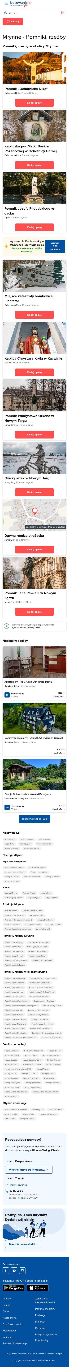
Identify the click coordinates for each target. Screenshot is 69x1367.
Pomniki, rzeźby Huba (40, 1019)
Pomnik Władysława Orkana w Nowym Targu (29, 418)
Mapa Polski (9, 844)
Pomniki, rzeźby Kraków (14, 951)
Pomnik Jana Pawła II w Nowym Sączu (30, 595)
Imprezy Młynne (11, 893)
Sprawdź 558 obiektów (55, 246)
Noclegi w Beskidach (32, 876)
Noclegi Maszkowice (32, 1087)
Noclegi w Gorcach (12, 881)
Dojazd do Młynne (55, 1109)
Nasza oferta (10, 1317)
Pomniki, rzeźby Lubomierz (38, 1010)
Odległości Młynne (27, 1118)
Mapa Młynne (46, 893)
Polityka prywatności (46, 1334)
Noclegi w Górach (11, 876)
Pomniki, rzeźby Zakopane (39, 942)
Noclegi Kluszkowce (31, 1078)
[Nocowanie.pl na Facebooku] (6, 1270)
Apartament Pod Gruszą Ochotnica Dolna (28, 682)
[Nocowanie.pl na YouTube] (14, 1270)
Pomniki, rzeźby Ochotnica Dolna (42, 978)
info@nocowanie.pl (19, 1184)
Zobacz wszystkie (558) (34, 818)
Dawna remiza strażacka (24, 535)
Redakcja (40, 1315)
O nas (6, 1311)
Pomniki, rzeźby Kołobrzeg (15, 965)
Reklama (7, 1337)
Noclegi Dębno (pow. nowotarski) (45, 1092)
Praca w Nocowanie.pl (15, 1343)
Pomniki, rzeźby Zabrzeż (14, 987)
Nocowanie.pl (10, 839)
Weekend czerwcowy (45, 1353)
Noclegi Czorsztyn (52, 1082)
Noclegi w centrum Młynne (15, 872)
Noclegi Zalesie (42, 1069)
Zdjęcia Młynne (51, 897)
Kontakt (7, 1298)
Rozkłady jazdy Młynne (13, 897)
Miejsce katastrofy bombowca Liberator (28, 298)
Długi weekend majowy (16, 1353)
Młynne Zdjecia (28, 1114)
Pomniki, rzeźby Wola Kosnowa (17, 1001)
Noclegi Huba (49, 1078)
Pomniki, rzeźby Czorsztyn (15, 1028)
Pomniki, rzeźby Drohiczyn (37, 946)
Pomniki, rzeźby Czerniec (14, 996)
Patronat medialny (45, 1308)
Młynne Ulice (10, 1118)
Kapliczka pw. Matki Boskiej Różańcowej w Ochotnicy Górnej (30, 149)
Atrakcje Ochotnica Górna (14, 915)
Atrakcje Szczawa (36, 915)
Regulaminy (41, 1340)
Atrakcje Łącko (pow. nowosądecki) (18, 920)
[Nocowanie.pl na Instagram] (22, 1270)
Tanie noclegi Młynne (37, 867)
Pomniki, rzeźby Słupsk (37, 951)
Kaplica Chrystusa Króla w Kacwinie (33, 358)
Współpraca (9, 1330)
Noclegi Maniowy (11, 1078)
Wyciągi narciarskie (44, 844)
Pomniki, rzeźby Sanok (37, 956)
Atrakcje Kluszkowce (45, 920)
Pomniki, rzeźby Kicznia (13, 1010)
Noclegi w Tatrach (52, 876)
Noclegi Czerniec (53, 1060)
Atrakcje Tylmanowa (33, 924)
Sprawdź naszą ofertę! (22, 1244)
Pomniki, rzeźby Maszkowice (15, 1033)
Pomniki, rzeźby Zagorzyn (44, 1001)
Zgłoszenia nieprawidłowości (45, 1300)
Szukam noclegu (27, 839)
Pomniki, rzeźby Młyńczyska (15, 1024)
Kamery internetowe (31, 848)
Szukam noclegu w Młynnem (16, 1109)
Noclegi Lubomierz (29, 1073)
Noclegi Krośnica (11, 1096)
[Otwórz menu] (6, 3)
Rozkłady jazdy (25, 844)
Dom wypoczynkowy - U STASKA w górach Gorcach (34, 738)
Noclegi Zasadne (55, 1051)
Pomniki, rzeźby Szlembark (40, 1028)
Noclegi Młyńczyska (12, 1082)
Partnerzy (40, 1328)
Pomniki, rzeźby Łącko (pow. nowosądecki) (21, 1005)
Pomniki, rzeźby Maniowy (38, 1015)
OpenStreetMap (44, 526)
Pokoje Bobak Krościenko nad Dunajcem (27, 794)
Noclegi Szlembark (12, 1087)
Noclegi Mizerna (48, 1073)
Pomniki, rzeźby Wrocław (42, 960)
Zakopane (59, 1353)
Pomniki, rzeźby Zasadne (14, 983)
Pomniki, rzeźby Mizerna (14, 1015)
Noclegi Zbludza (11, 1060)
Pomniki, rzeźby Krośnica (51, 1037)
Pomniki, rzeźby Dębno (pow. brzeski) (46, 1033)
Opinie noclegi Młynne (39, 872)
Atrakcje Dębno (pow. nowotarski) (18, 929)
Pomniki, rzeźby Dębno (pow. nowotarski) (20, 1037)
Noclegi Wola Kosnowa (32, 1064)
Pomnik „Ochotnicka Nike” (26, 88)
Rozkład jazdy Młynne (48, 1114)
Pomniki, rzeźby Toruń (13, 946)
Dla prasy (40, 1321)
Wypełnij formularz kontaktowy (27, 1170)
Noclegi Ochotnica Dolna (33, 1051)
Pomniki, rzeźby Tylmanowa (42, 1024)
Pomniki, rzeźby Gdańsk (14, 956)
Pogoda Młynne (34, 897)
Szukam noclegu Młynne (14, 867)
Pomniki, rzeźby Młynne (14, 942)
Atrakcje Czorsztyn (53, 924)
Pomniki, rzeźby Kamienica (40, 983)
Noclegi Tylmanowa (33, 1082)
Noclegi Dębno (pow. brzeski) (16, 1092)
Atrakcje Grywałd (43, 929)
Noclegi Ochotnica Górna (32, 1060)
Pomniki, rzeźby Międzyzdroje (16, 960)
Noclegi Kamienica (12, 1055)
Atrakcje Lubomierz (12, 924)
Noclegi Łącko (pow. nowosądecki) (18, 1069)
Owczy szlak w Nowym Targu (28, 478)
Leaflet (29, 526)
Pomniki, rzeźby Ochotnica (15, 978)
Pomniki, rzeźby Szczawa (39, 996)
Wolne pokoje (44, 839)
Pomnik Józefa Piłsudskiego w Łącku (29, 211)
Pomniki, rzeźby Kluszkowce (15, 1019)
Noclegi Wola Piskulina (51, 1055)
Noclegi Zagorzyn (53, 1064)
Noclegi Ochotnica (11, 1051)
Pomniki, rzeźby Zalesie (52, 1005)
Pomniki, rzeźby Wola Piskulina (40, 987)
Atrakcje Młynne (29, 893)
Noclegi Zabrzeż (31, 1055)
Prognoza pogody (11, 848)
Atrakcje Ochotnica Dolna (32, 910)
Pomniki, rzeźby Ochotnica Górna (41, 992)
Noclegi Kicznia (10, 1073)
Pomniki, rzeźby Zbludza (14, 992)
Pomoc (6, 1305)
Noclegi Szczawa (11, 1064)
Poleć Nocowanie (12, 1324)
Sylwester (30, 1353)
